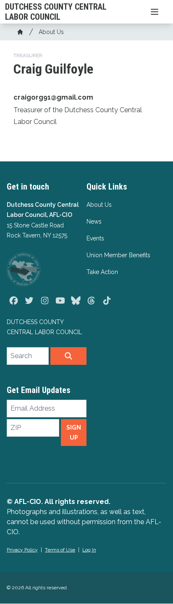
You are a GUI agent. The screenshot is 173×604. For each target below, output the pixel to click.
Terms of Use (60, 550)
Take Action (102, 272)
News (94, 221)
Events (95, 238)
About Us (51, 32)
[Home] (20, 32)
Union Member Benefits (118, 255)
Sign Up (73, 432)
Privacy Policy (22, 550)
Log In (89, 550)
